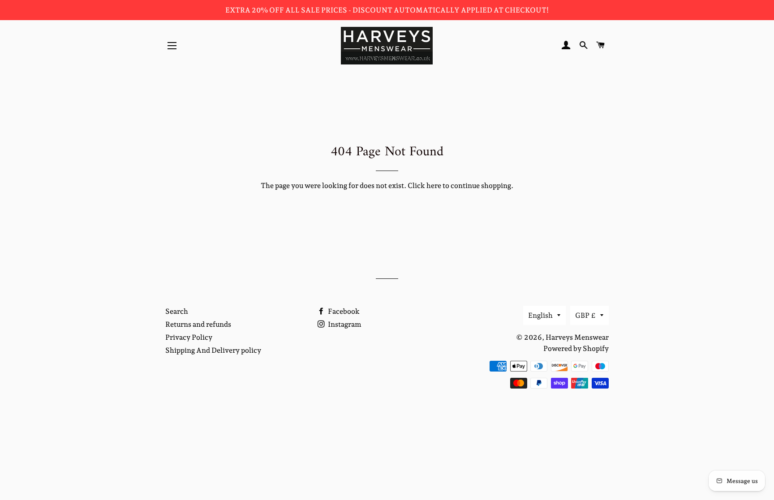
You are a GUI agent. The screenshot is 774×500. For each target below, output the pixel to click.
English (540, 315)
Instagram (344, 324)
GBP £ (585, 315)
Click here (424, 185)
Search (176, 311)
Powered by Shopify (576, 348)
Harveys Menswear (577, 337)
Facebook (343, 311)
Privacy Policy (188, 337)
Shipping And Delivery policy (213, 350)
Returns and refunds (198, 324)
